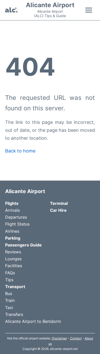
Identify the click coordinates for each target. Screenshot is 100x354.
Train (10, 300)
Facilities (13, 265)
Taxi (9, 307)
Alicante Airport (50, 5)
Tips (9, 279)
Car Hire (58, 210)
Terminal (59, 203)
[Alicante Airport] (11, 10)
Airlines (12, 231)
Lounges (13, 258)
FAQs (10, 272)
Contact (76, 338)
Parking (12, 238)
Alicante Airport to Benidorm (33, 321)
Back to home (20, 151)
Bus (8, 293)
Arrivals (12, 210)
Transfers (14, 314)
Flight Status (17, 224)
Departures (16, 217)
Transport (15, 286)
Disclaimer (59, 338)
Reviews (13, 251)
